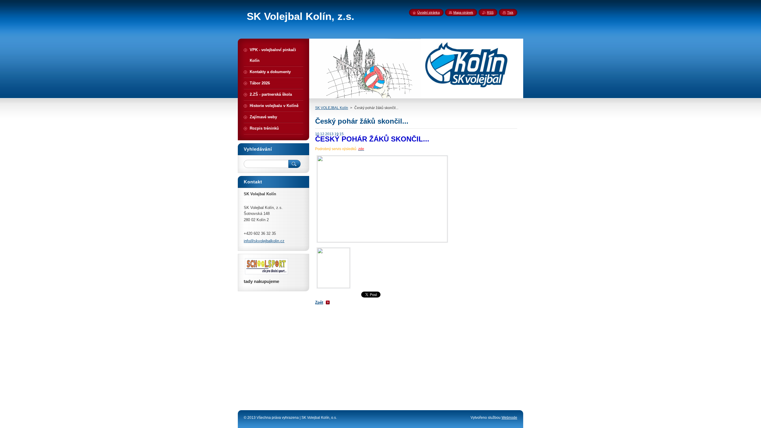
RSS (490, 12)
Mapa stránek (463, 12)
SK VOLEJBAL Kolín (331, 108)
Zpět (319, 302)
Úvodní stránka (428, 12)
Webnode (509, 417)
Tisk (510, 12)
